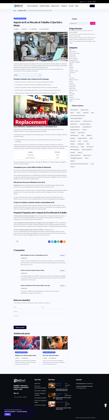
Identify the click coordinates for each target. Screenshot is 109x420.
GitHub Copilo (42, 177)
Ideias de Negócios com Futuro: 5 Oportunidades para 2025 (34, 255)
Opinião (76, 6)
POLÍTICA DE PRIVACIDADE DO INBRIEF (40, 387)
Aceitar (7, 414)
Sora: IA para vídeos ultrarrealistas (51, 355)
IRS (70, 74)
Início (15, 10)
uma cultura (21, 233)
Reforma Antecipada (74, 149)
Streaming (71, 97)
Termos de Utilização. (22, 411)
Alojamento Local (84, 109)
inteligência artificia (18, 179)
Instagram (72, 138)
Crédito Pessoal (73, 124)
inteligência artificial (46, 148)
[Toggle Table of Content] (39, 75)
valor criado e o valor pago (34, 162)
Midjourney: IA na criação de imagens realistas (25, 355)
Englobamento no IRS (74, 129)
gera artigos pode (58, 175)
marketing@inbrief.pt (81, 388)
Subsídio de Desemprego (75, 155)
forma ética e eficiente (60, 233)
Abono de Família (74, 109)
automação (29, 146)
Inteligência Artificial (22, 10)
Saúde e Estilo (72, 88)
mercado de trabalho (35, 148)
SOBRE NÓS (37, 383)
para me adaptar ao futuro (40, 222)
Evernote (84, 129)
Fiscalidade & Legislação (45, 6)
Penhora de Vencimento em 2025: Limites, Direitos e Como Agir (35, 285)
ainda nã (38, 185)
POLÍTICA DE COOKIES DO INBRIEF (40, 401)
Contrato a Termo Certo (75, 121)
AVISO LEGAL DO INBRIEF (40, 390)
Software (71, 95)
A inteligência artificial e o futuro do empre (41, 199)
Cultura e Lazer (72, 56)
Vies (92, 163)
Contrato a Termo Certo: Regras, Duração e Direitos (32, 270)
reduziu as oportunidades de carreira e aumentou (25, 69)
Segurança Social (73, 90)
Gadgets (71, 63)
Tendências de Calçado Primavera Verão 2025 (79, 163)
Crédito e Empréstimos (74, 53)
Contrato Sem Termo (87, 121)
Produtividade (72, 85)
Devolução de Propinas (75, 126)
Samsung (72, 152)
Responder (62, 255)
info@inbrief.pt (89, 383)
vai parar (20, 205)
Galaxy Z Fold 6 (81, 132)
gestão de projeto (60, 185)
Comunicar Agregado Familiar (76, 118)
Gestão (70, 65)
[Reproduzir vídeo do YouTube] (41, 110)
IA (17, 241)
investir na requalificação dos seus (22, 231)
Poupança (71, 83)
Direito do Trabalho (73, 58)
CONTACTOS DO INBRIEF (40, 405)
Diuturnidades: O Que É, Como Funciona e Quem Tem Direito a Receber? (81, 31)
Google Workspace (74, 135)
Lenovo (86, 141)
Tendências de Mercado (74, 99)
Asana (78, 112)
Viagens (71, 101)
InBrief (17, 358)
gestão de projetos (43, 226)
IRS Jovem (72, 141)
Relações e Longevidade (87, 149)
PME (82, 146)
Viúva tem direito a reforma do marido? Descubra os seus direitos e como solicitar (82, 35)
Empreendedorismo (73, 60)
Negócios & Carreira (55, 6)
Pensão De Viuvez (74, 146)
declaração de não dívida (85, 124)
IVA (70, 76)
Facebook (72, 132)
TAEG (86, 158)
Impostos (71, 69)
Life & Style (71, 6)
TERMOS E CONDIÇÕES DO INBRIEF (39, 394)
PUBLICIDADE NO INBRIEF (40, 398)
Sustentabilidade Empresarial (76, 158)
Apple (72, 112)
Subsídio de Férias (87, 155)
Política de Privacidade (9, 411)
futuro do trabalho (29, 131)
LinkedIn (72, 143)
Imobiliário (71, 67)
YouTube (72, 166)
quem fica (18, 197)
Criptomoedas (72, 55)
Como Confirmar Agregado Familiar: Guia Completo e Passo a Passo (82, 42)
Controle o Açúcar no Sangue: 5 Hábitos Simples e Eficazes (82, 37)
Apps (70, 49)
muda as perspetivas (56, 172)
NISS (88, 143)
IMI (82, 135)
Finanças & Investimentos (32, 6)
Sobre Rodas (72, 94)
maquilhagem (81, 143)
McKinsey (17, 144)
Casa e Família (72, 51)
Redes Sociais (72, 86)
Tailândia (72, 161)
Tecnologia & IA (64, 6)
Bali (92, 112)
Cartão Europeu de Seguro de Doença (77, 115)
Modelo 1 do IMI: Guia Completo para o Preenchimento (81, 39)
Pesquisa (93, 23)
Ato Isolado (85, 112)
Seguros (71, 92)
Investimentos (72, 72)
